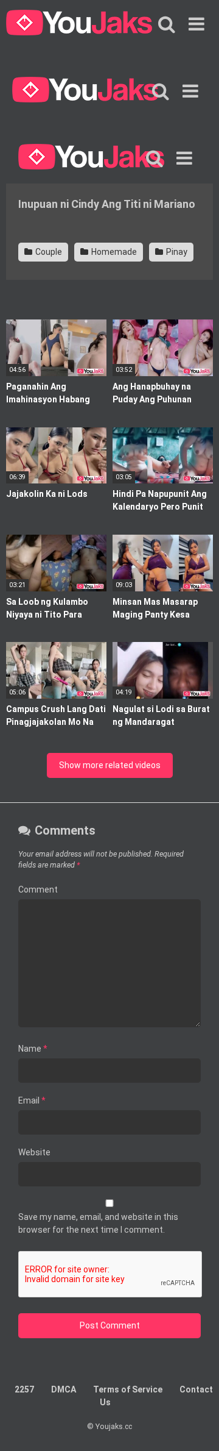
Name (32, 1048)
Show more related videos (110, 765)
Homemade (113, 252)
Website (34, 1152)
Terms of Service (127, 1389)
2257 (24, 1389)
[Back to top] (196, 1426)
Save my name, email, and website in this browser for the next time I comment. (98, 1223)
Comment (38, 889)
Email (32, 1100)
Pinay (175, 252)
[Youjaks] (79, 24)
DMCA (63, 1389)
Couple (47, 252)
